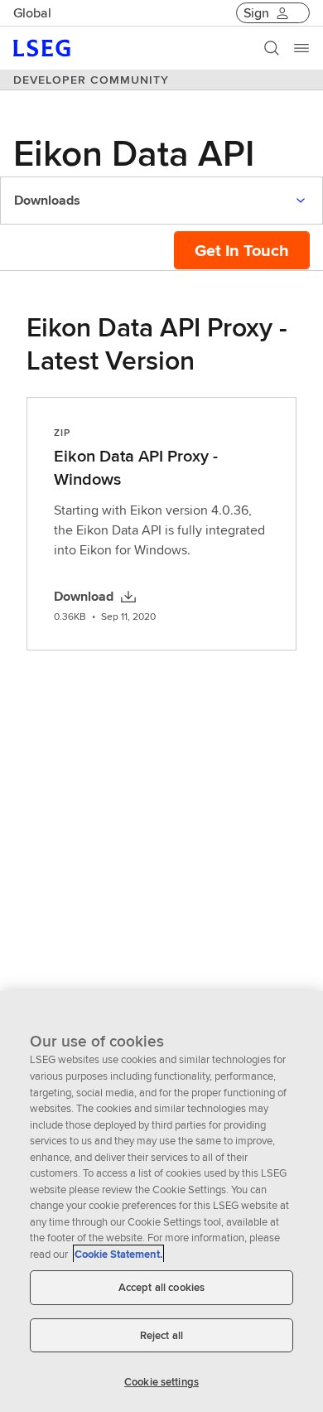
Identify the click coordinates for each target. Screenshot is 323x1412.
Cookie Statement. (118, 1254)
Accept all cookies (161, 1287)
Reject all (161, 1335)
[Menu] (301, 48)
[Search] (272, 48)
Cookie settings (161, 1382)
